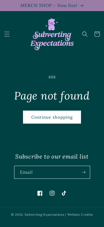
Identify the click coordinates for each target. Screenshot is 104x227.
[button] (7, 34)
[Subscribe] (84, 172)
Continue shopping (52, 117)
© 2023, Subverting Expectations (38, 214)
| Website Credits (79, 214)
